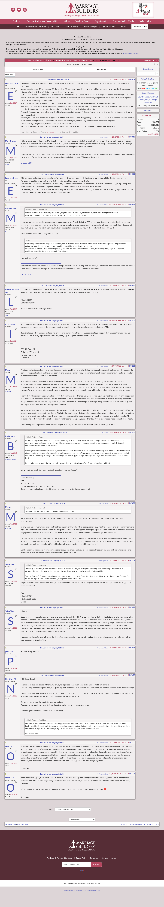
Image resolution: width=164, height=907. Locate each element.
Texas (7, 164)
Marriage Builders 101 (83, 60)
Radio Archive (146, 21)
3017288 (132, 503)
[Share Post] (125, 79)
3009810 (132, 137)
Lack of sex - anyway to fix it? (58, 80)
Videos (67, 21)
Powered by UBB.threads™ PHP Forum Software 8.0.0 (82, 891)
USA (6, 316)
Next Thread (102, 70)
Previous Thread (38, 70)
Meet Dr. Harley (71, 27)
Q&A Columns (108, 27)
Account (114, 858)
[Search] (155, 64)
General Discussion (63, 60)
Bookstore (17, 21)
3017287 (132, 432)
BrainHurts (104, 503)
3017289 (132, 560)
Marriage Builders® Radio (123, 21)
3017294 (132, 607)
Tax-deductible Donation (35, 27)
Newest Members (148, 93)
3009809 (132, 79)
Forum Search (148, 69)
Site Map (105, 858)
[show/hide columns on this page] (157, 64)
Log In (157, 60)
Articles (124, 27)
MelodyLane (104, 174)
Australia (8, 391)
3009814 (132, 204)
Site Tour (55, 27)
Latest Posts (148, 110)
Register (148, 60)
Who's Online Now (147, 79)
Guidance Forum (140, 27)
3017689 (132, 675)
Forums (49, 60)
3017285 (132, 320)
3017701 (132, 774)
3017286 (132, 366)
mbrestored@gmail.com (131, 53)
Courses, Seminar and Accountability (42, 21)
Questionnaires (101, 21)
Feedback (50, 858)
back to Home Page (82, 7)
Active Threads (87, 64)
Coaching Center (82, 21)
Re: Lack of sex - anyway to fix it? (52, 137)
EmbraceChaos (103, 137)
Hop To (51, 809)
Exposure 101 (26, 163)
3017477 (132, 647)
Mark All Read (23, 824)
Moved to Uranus (10, 459)
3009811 (132, 174)
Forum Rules (10, 824)
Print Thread (9, 75)
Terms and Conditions (65, 858)
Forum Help (137, 824)
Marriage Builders (35, 60)
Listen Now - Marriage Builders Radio (143, 9)
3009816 (132, 285)
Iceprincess (104, 561)
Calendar (76, 64)
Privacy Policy (81, 858)
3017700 (132, 742)
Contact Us (126, 824)
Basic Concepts (90, 27)
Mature (105, 433)
